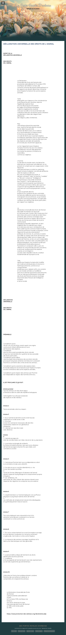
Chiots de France (21, 631)
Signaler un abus (30, 631)
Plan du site (14, 631)
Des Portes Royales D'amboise (33, 5)
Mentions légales (39, 631)
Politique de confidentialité (49, 631)
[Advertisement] (33, 27)
